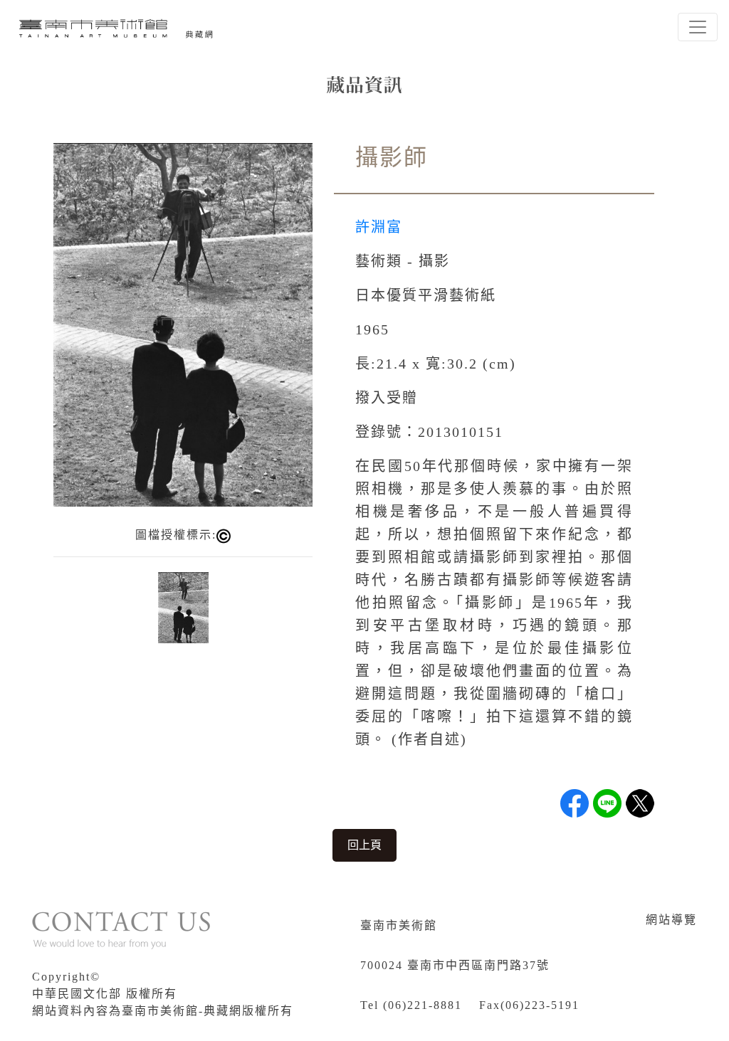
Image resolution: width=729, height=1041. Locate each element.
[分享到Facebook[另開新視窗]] (574, 803)
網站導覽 (671, 920)
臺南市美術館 (398, 925)
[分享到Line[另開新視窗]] (607, 803)
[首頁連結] (118, 27)
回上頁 (364, 845)
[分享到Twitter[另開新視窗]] (640, 803)
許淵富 (378, 227)
